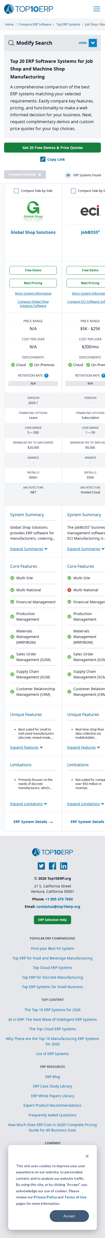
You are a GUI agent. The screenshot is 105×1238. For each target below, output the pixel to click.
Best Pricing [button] (33, 283)
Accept (69, 1216)
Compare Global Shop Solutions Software (33, 304)
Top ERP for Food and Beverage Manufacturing (52, 958)
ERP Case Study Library (52, 1086)
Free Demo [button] (33, 270)
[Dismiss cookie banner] (87, 1156)
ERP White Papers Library (52, 1095)
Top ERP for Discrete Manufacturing (52, 977)
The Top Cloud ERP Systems (52, 1028)
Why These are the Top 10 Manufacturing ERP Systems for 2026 (52, 1041)
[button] (97, 9)
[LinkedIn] (63, 866)
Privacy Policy (45, 1197)
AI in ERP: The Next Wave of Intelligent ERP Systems (52, 1019)
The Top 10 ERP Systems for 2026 (52, 1009)
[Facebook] (52, 866)
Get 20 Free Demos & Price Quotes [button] (52, 147)
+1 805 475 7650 (59, 899)
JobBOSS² (90, 232)
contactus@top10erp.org (58, 906)
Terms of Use (75, 1197)
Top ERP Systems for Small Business (52, 986)
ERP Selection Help (52, 920)
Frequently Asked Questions (52, 1115)
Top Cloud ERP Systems (52, 967)
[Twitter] (41, 866)
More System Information (33, 294)
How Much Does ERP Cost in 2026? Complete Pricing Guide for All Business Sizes (52, 1127)
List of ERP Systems (52, 1053)
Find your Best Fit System (52, 948)
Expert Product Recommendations (52, 1105)
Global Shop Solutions (33, 232)
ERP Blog (52, 1076)
